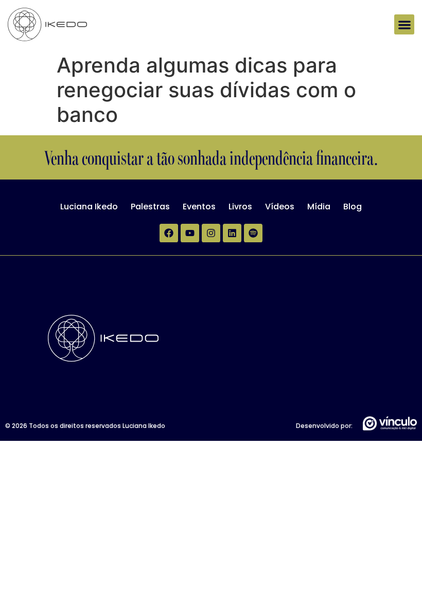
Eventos (199, 206)
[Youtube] (190, 233)
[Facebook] (169, 233)
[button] (404, 24)
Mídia (318, 206)
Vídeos (279, 206)
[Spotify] (253, 233)
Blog (352, 206)
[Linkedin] (232, 233)
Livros (240, 206)
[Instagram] (211, 233)
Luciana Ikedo (89, 206)
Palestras (150, 206)
